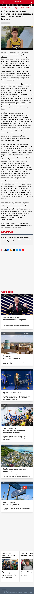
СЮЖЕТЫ (28, 8)
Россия (17, 23)
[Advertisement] (17, 272)
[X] (5, 250)
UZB (17, 5)
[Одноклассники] (11, 250)
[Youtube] (23, 250)
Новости (4, 8)
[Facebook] (20, 250)
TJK (9, 5)
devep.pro (30, 592)
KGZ (6, 5)
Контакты (4, 588)
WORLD (21, 5)
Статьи (10, 8)
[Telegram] (17, 250)
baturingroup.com (16, 592)
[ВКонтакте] (8, 250)
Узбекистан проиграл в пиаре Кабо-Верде (8, 555)
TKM (13, 5)
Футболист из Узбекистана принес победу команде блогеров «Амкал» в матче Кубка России (17, 240)
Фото (22, 8)
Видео (16, 8)
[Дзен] (14, 250)
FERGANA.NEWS (17, 2)
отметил (7, 136)
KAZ (2, 5)
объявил (4, 57)
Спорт (12, 23)
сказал (9, 80)
